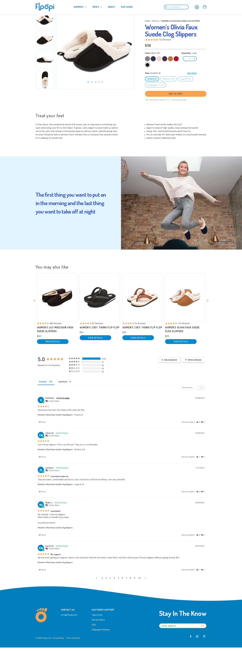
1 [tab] (88, 82)
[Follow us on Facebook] (191, 638)
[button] (198, 422)
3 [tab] (95, 82)
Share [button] (43, 422)
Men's (96, 6)
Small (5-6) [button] (153, 78)
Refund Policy (98, 619)
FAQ (94, 624)
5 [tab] (102, 82)
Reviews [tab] (43, 381)
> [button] (145, 577)
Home (147, 20)
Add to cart (176, 94)
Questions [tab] (63, 381)
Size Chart (192, 73)
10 (139, 577)
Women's (79, 6)
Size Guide (127, 6)
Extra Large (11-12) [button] (156, 84)
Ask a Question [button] (170, 360)
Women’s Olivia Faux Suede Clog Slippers (55, 414)
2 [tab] (92, 82)
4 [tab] (98, 82)
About (111, 6)
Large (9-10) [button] (186, 78)
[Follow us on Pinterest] (203, 638)
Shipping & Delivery (101, 629)
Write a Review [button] (194, 360)
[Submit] (167, 7)
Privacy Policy (58, 637)
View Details (52, 341)
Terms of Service (73, 637)
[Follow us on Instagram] (197, 638)
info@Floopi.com (69, 615)
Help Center (97, 615)
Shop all (156, 20)
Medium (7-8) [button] (170, 78)
